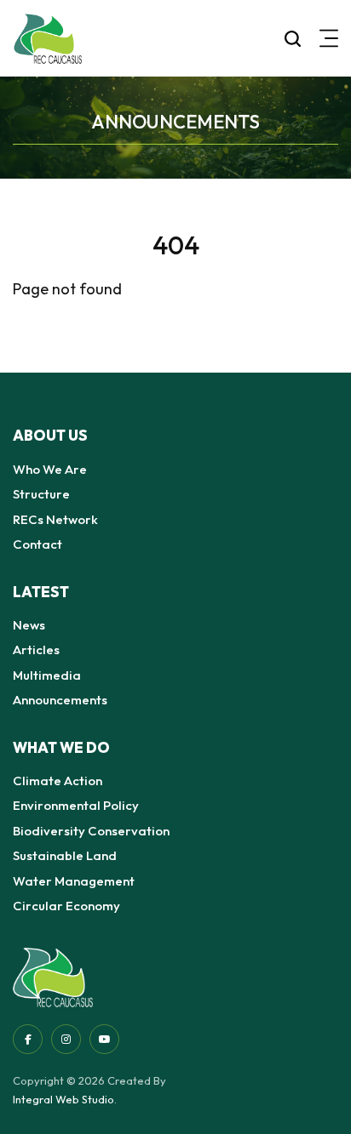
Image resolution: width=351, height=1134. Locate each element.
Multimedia (47, 675)
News (29, 625)
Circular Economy (66, 906)
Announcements (60, 700)
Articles (36, 649)
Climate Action (57, 780)
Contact (37, 544)
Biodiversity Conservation (91, 831)
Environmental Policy (76, 805)
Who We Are (50, 469)
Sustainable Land (65, 855)
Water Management (74, 881)
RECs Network (55, 519)
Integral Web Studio (63, 1099)
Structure (41, 494)
